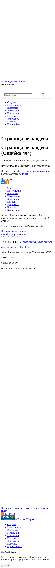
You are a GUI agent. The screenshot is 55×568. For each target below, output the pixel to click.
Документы (13, 119)
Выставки (12, 107)
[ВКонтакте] (3, 182)
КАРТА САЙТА (9, 236)
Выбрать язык (8, 551)
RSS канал (9, 514)
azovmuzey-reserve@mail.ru (15, 247)
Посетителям (14, 105)
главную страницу (35, 171)
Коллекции (13, 113)
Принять (6, 565)
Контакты (12, 121)
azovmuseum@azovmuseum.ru (37, 242)
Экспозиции (13, 110)
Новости (11, 116)
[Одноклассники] (7, 182)
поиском (23, 174)
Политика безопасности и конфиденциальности (13, 232)
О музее (11, 102)
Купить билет (14, 124)
